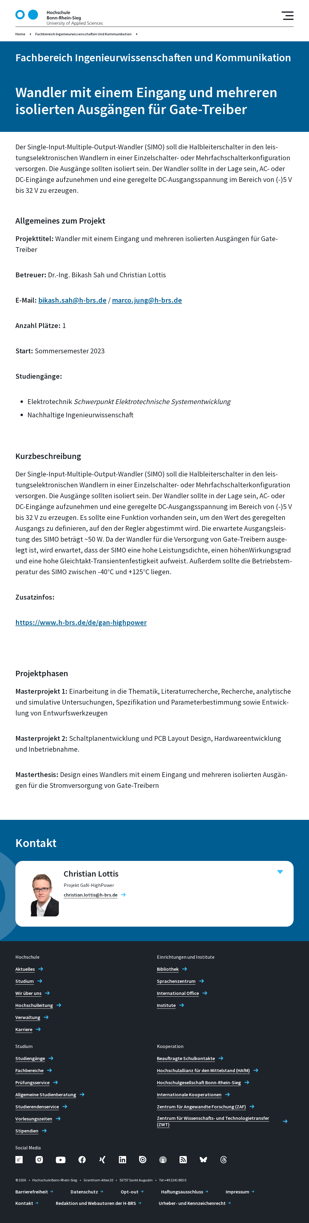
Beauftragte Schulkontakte (186, 1058)
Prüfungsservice (32, 1082)
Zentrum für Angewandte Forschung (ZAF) (201, 1107)
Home (20, 34)
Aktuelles (25, 969)
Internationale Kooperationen (189, 1094)
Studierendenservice (37, 1107)
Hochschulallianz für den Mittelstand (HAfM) (203, 1070)
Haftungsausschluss (182, 1192)
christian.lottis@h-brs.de (90, 895)
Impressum (237, 1192)
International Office (178, 993)
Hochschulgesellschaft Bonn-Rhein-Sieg (199, 1082)
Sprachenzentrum (176, 981)
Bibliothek (168, 969)
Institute (166, 1005)
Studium (24, 981)
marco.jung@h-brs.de (147, 300)
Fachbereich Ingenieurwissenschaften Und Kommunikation (83, 34)
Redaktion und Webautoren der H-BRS (96, 1203)
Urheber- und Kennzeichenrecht (192, 1203)
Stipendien (26, 1131)
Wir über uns (28, 993)
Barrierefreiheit (31, 1192)
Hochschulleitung (34, 1005)
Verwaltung (27, 1017)
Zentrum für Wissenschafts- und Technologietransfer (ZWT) (213, 1121)
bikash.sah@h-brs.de (72, 300)
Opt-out (130, 1192)
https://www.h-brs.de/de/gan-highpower (81, 622)
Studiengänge (30, 1058)
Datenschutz (84, 1192)
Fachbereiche (29, 1070)
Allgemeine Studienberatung (45, 1094)
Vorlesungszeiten (33, 1119)
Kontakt (24, 1203)
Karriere (23, 1029)
